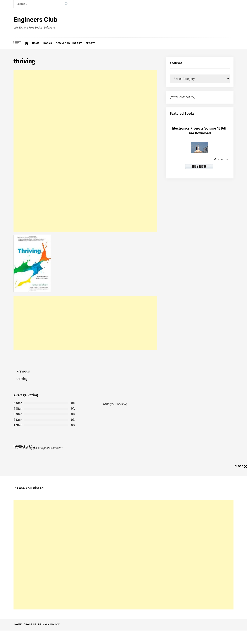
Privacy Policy (48, 624)
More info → (221, 159)
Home (36, 43)
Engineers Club (35, 19)
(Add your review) (115, 404)
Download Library (69, 43)
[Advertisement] (85, 151)
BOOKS (47, 43)
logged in (34, 447)
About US (30, 624)
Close (239, 466)
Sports (91, 43)
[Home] (26, 43)
